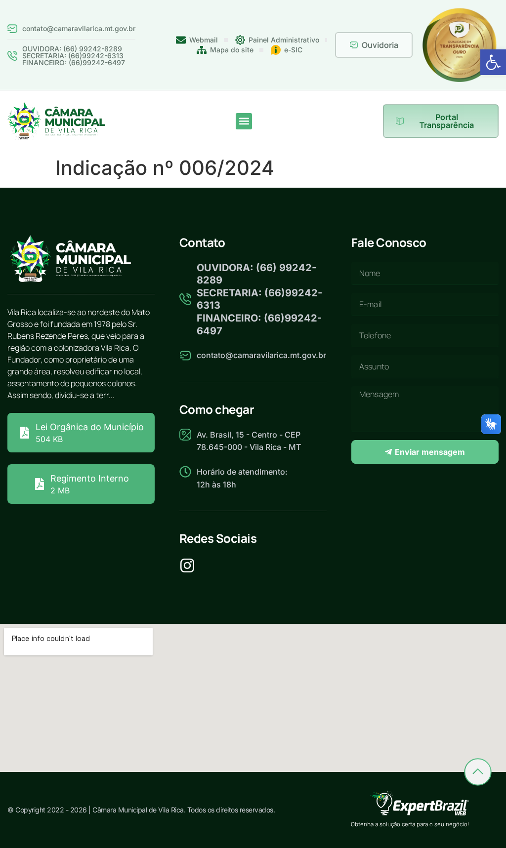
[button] (493, 62)
